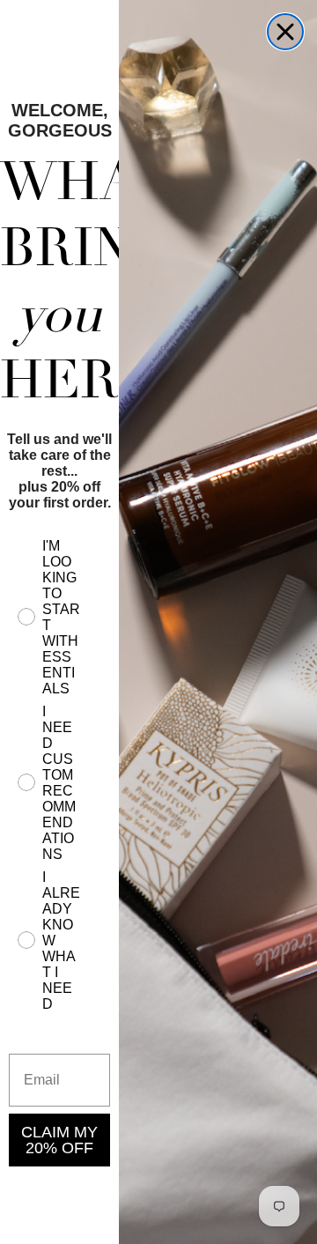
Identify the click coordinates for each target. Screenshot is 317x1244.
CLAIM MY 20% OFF (59, 1140)
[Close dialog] (285, 31)
